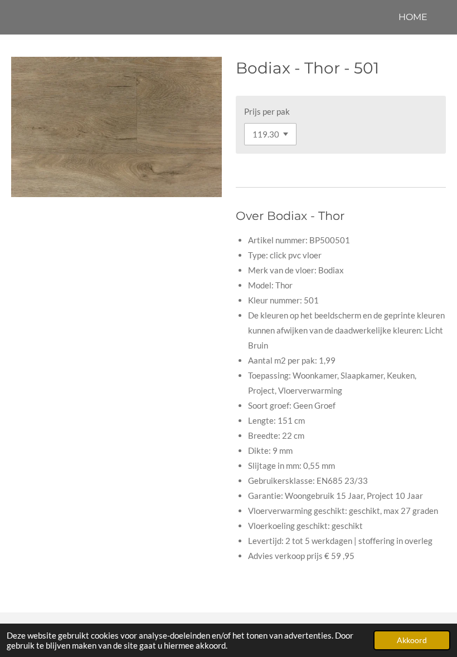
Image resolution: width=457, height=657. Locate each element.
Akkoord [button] (412, 640)
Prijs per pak (267, 111)
